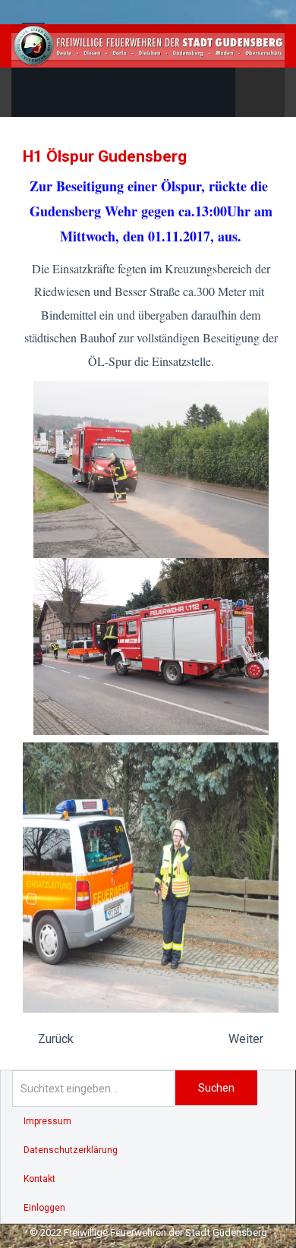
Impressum (47, 1121)
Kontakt (39, 1179)
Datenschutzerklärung (71, 1150)
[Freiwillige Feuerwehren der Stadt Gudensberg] (148, 46)
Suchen (216, 1088)
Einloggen (44, 1207)
